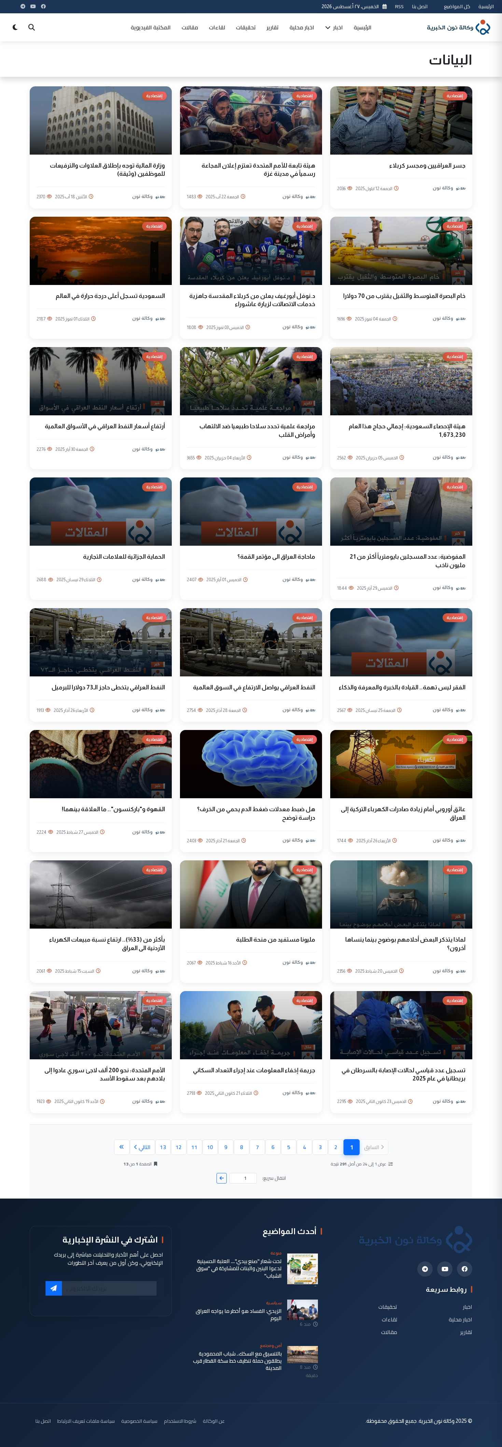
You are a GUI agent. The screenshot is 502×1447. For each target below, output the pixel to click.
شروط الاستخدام (180, 1420)
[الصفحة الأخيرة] (121, 1147)
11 (194, 1147)
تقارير (273, 27)
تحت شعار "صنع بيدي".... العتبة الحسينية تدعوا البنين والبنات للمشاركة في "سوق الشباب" (239, 1268)
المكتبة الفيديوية (151, 27)
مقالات (190, 27)
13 (163, 1147)
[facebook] (464, 1269)
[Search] (31, 27)
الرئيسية (486, 6)
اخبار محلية (302, 27)
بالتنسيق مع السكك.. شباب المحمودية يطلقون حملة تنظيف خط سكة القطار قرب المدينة (237, 1361)
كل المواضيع (457, 6)
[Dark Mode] (15, 27)
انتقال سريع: (274, 1178)
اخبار (337, 27)
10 (210, 1147)
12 (179, 1147)
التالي (145, 1147)
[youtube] (444, 1269)
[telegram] (425, 1269)
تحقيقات (246, 27)
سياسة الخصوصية (139, 1420)
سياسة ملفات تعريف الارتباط (86, 1420)
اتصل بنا (420, 6)
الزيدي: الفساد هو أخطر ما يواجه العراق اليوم (239, 1314)
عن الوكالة (214, 1420)
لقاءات (217, 27)
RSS (399, 6)
